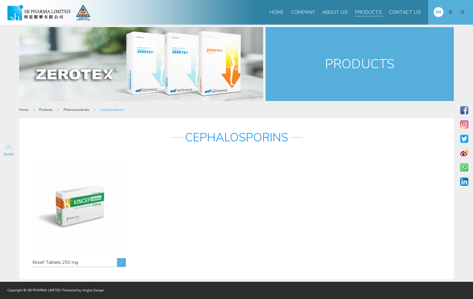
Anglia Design (93, 290)
